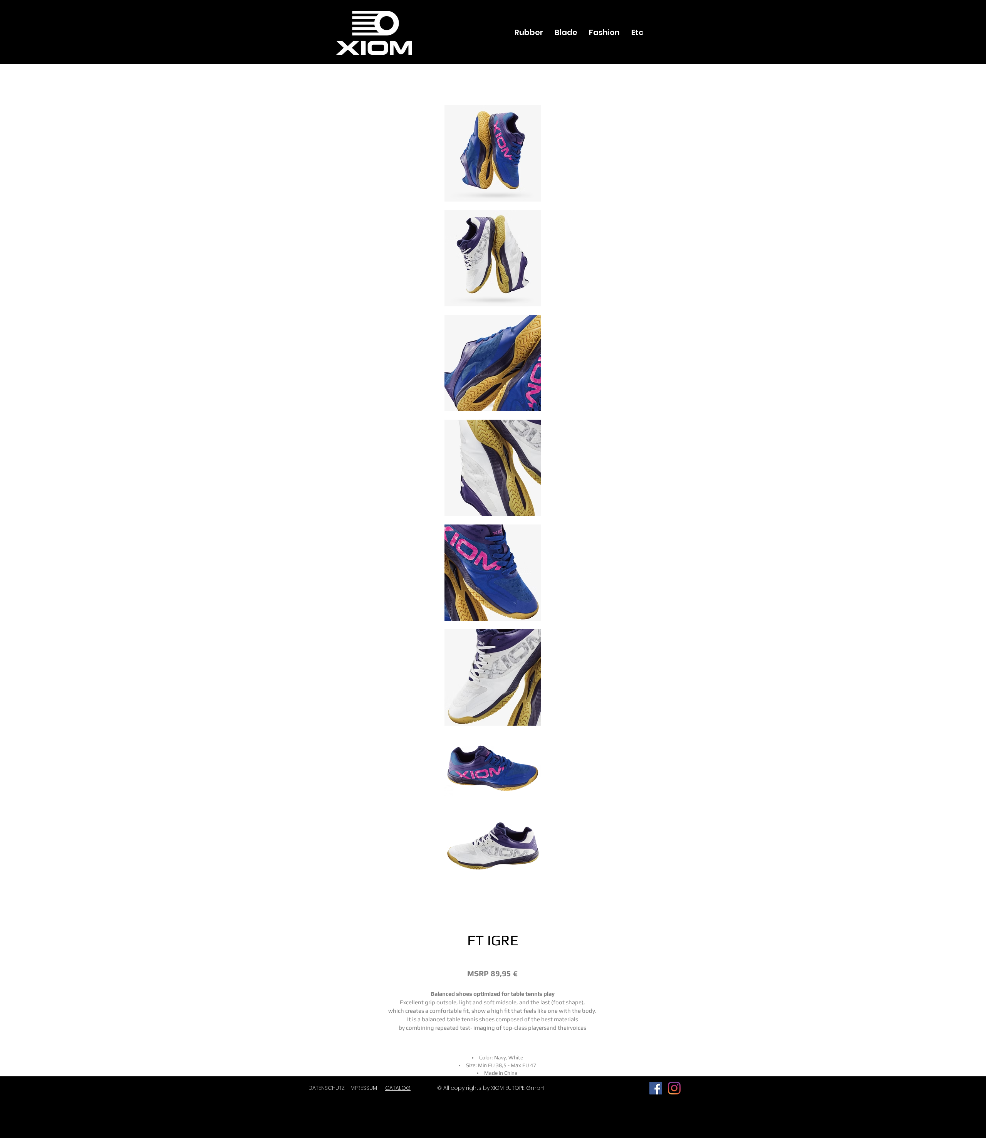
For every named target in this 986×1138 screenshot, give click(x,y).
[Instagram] (674, 1088)
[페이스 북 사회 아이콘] (655, 1088)
